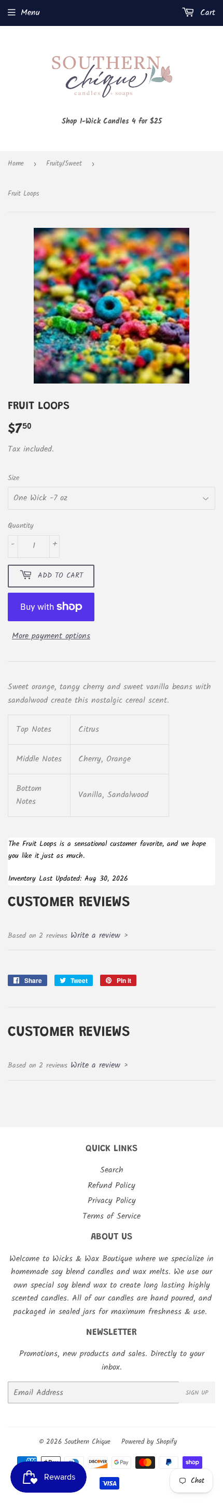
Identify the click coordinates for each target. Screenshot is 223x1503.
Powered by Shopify (149, 1442)
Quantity (21, 525)
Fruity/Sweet (64, 163)
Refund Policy (111, 1185)
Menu (30, 12)
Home (16, 163)
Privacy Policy (112, 1200)
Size (13, 478)
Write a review (95, 935)
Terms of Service (111, 1216)
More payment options (51, 636)
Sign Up (197, 1393)
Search (111, 1170)
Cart (206, 12)
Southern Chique (87, 1442)
